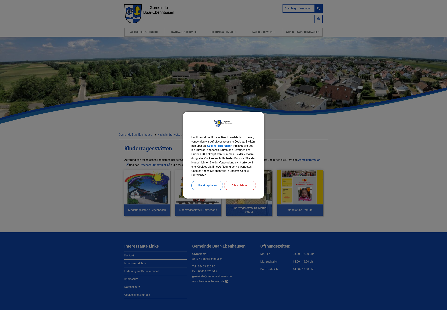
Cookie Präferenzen (219, 145)
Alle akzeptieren (207, 185)
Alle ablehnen (240, 185)
